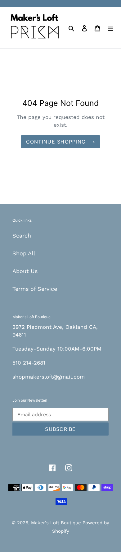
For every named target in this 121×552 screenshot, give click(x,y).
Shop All (23, 253)
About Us (25, 271)
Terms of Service (34, 288)
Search (21, 235)
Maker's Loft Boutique (57, 523)
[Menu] (110, 27)
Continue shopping (56, 142)
